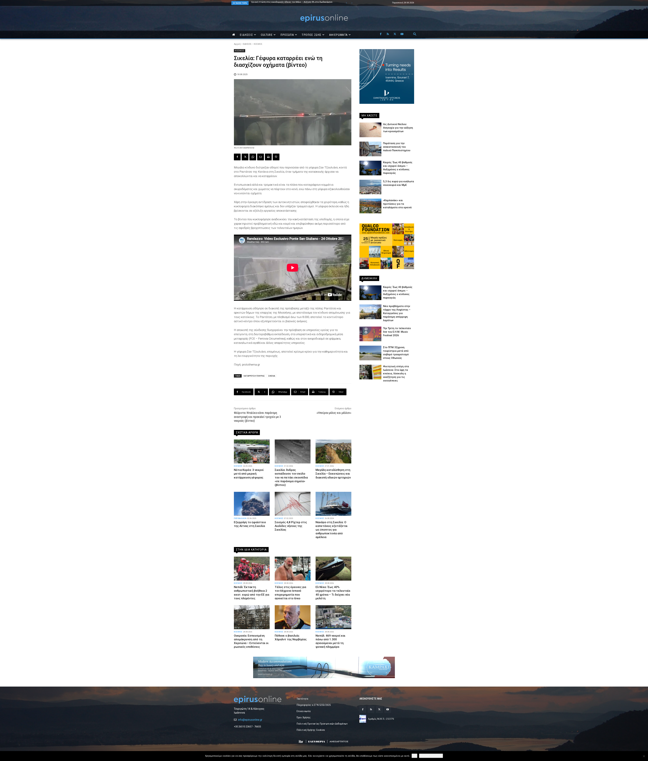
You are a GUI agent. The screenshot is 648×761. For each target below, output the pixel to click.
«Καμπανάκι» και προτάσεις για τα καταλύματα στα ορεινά (397, 204)
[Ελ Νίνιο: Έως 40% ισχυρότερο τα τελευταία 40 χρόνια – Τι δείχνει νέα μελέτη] (333, 569)
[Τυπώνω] (268, 157)
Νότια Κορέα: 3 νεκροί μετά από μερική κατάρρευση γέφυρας (249, 473)
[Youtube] (402, 34)
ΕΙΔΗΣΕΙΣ (247, 44)
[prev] (346, 3)
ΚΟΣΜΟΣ (258, 44)
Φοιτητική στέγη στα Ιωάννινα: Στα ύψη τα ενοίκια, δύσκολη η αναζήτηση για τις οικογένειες (396, 373)
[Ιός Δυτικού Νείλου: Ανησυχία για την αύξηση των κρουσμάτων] (370, 130)
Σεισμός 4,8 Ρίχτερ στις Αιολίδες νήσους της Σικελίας (291, 525)
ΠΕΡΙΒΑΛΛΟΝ (240, 518)
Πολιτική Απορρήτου (431, 755)
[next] (352, 3)
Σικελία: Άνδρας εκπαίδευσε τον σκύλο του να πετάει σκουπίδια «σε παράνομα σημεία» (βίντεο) (291, 477)
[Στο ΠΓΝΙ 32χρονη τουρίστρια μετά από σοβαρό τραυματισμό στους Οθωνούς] (370, 353)
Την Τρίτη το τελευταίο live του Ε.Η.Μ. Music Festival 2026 (397, 332)
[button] (414, 34)
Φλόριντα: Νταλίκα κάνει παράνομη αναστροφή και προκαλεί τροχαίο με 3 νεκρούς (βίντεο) (257, 416)
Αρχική (237, 44)
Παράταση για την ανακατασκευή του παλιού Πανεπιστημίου (396, 147)
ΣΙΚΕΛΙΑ (271, 376)
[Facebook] (380, 34)
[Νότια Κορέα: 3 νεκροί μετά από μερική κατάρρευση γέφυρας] (252, 451)
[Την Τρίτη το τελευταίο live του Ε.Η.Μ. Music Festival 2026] (370, 334)
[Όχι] (643, 756)
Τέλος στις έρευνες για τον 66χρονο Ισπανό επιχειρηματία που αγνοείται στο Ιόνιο (290, 592)
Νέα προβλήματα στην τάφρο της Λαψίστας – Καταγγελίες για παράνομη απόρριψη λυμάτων (396, 313)
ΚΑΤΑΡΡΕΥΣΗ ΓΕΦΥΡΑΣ (254, 376)
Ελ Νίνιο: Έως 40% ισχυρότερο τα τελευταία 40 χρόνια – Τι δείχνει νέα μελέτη (333, 592)
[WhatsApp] (252, 157)
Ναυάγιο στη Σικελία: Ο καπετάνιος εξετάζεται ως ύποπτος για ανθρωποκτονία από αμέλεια (331, 529)
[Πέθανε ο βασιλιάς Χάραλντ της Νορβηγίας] (292, 617)
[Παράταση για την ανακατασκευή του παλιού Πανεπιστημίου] (370, 149)
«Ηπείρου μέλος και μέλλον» (334, 413)
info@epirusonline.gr (250, 719)
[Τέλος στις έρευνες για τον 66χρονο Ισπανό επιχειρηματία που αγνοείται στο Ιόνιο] (292, 569)
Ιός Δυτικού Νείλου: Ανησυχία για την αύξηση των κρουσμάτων (398, 128)
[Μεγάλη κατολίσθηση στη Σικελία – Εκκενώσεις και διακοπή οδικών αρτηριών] (333, 451)
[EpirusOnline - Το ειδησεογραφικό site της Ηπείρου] (324, 18)
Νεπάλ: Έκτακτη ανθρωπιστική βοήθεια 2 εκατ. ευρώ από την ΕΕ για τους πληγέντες (288, 3)
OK (414, 755)
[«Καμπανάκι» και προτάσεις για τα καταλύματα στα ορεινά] (370, 206)
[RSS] (387, 34)
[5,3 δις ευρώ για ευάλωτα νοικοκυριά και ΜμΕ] (370, 187)
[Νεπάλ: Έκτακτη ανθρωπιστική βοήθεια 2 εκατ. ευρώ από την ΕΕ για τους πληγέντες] (252, 569)
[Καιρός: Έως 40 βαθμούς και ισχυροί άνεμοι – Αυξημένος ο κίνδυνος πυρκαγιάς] (370, 168)
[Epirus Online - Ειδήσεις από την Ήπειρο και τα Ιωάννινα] (261, 700)
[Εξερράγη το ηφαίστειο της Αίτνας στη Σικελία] (252, 504)
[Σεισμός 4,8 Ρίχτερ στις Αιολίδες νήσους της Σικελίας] (292, 504)
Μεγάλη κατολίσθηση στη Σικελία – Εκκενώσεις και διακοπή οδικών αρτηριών (333, 473)
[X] (395, 34)
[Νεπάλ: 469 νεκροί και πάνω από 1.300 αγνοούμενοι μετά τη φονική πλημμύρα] (333, 617)
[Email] (260, 157)
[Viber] (276, 157)
